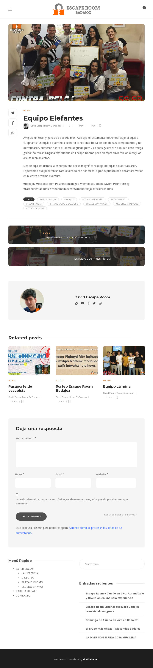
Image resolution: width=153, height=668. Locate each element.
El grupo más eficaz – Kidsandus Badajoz (113, 628)
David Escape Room (40, 125)
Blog (27, 110)
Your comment (26, 438)
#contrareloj (118, 199)
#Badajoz (69, 199)
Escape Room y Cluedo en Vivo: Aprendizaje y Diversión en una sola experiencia (115, 596)
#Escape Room (33, 204)
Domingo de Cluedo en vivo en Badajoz (112, 620)
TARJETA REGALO (27, 591)
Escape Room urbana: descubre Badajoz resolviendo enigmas (112, 609)
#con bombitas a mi (92, 199)
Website (102, 474)
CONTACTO (23, 595)
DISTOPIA (27, 577)
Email (59, 474)
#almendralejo (48, 199)
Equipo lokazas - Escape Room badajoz (68, 237)
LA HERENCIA (29, 573)
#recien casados (35, 208)
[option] (29, 374)
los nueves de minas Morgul (92, 258)
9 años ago (81, 397)
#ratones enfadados (127, 204)
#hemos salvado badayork (64, 204)
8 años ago (56, 125)
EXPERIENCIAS (25, 568)
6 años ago (129, 393)
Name (19, 474)
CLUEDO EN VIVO (32, 586)
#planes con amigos (96, 204)
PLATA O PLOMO (32, 582)
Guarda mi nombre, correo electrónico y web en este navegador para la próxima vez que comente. (72, 501)
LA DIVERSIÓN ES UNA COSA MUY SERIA (111, 637)
